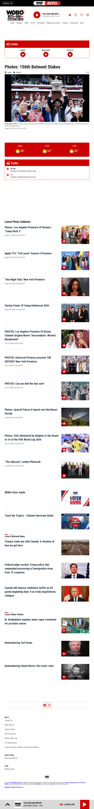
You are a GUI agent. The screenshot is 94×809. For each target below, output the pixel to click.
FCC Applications (11, 743)
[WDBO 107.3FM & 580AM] (47, 3)
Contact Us (9, 720)
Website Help (9, 769)
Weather (19, 23)
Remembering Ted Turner (18, 642)
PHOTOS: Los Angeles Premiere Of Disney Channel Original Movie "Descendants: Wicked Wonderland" (30, 335)
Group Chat (74, 23)
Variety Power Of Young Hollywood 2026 (27, 305)
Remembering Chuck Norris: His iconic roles (29, 666)
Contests (65, 23)
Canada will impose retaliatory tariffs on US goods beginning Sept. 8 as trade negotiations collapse (30, 591)
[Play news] (22, 54)
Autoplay (18, 72)
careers (52, 784)
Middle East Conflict (53, 23)
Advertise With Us (11, 758)
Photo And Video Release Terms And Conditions (22, 747)
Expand (9, 72)
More (82, 23)
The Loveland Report (51, 14)
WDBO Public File (11, 738)
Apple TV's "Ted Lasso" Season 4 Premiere (28, 253)
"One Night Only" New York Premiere (25, 279)
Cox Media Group (15, 782)
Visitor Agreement (71, 782)
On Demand (41, 23)
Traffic (26, 23)
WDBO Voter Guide (15, 492)
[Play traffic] (70, 54)
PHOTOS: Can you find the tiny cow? (24, 383)
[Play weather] (45, 54)
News (12, 23)
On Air (33, 23)
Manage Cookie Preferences (14, 787)
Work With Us (9, 725)
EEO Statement (10, 734)
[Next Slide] (83, 101)
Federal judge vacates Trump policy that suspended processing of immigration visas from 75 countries (29, 568)
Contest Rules (10, 729)
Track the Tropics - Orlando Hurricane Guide (29, 515)
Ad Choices (38, 784)
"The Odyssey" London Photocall (22, 461)
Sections (6, 3)
